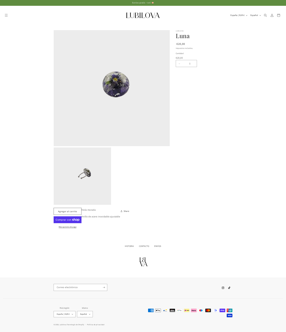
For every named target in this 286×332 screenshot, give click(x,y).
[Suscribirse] (104, 287)
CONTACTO (144, 246)
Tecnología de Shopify (75, 325)
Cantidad (180, 53)
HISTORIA (129, 246)
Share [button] (126, 211)
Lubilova (63, 325)
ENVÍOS (157, 246)
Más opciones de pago (67, 227)
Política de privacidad (95, 325)
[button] (6, 15)
